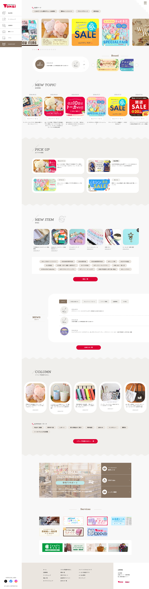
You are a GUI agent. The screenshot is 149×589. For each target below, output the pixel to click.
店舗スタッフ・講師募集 (124, 575)
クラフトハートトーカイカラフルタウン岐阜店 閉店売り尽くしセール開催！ (117, 109)
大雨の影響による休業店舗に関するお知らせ (82, 320)
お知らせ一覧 (88, 347)
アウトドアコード (83, 11)
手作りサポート (64, 575)
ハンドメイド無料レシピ (112, 469)
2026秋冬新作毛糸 (68, 261)
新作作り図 (50, 427)
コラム (9, 38)
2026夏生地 (82, 261)
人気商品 (49, 265)
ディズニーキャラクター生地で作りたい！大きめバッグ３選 (85, 406)
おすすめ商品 (125, 261)
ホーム (44, 569)
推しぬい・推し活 (120, 265)
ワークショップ (12, 19)
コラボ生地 (85, 265)
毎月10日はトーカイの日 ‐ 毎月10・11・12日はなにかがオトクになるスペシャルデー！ (54, 110)
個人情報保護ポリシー (123, 576)
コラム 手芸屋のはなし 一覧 (85, 441)
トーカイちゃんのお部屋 (41, 432)
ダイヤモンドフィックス (67, 269)
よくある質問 (82, 575)
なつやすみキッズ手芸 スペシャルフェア (75, 109)
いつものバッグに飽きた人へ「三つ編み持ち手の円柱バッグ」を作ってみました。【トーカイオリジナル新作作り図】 (35, 408)
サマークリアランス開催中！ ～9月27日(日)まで (96, 109)
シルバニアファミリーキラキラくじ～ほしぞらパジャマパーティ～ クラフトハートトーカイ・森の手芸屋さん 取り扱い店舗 (102, 331)
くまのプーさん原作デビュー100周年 (44, 11)
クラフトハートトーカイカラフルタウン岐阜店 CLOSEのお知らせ (88, 310)
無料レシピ (11, 31)
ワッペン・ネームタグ (87, 269)
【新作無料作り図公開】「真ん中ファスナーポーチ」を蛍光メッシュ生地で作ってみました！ (60, 407)
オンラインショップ (48, 580)
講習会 (124, 427)
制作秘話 (89, 427)
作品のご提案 (38, 427)
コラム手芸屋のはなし (65, 569)
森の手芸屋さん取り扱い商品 (107, 269)
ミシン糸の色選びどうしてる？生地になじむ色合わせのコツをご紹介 (135, 406)
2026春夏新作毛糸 (97, 261)
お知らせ (100, 427)
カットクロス (125, 269)
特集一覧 (62, 572)
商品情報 (10, 13)
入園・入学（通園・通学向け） (67, 265)
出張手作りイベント (65, 578)
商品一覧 (85, 279)
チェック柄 (112, 261)
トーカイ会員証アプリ (84, 572)
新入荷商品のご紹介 (75, 427)
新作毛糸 (96, 11)
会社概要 (120, 573)
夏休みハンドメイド (66, 11)
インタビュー (112, 427)
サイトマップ (82, 578)
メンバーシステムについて (85, 569)
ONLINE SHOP (11, 44)
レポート (62, 427)
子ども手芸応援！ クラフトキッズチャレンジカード (139, 109)
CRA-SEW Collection (48, 269)
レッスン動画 (112, 492)
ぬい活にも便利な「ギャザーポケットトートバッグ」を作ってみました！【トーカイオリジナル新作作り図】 (110, 407)
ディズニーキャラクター (101, 265)
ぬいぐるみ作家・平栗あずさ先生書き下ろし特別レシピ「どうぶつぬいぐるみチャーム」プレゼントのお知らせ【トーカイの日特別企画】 (32, 111)
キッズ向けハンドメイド (49, 261)
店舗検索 (10, 25)
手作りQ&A (111, 480)
